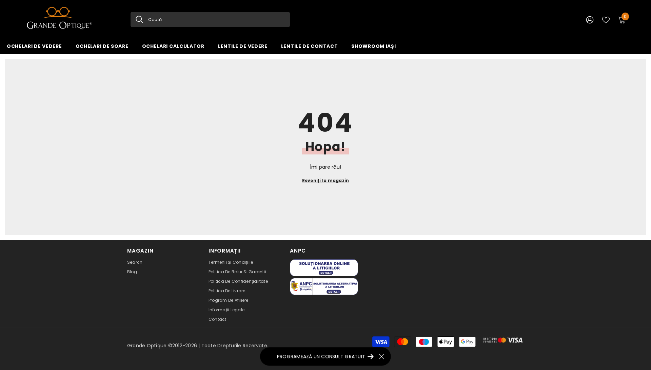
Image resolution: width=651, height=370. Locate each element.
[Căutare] (210, 19)
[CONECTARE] (590, 19)
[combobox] (216, 19)
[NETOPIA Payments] (503, 340)
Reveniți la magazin (325, 180)
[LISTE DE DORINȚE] (606, 19)
